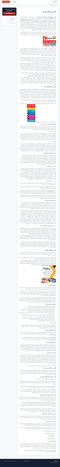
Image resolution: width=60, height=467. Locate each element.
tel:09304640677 (6, 1)
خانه (57, 5)
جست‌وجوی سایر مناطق (11, 20)
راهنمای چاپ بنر (13, 1)
